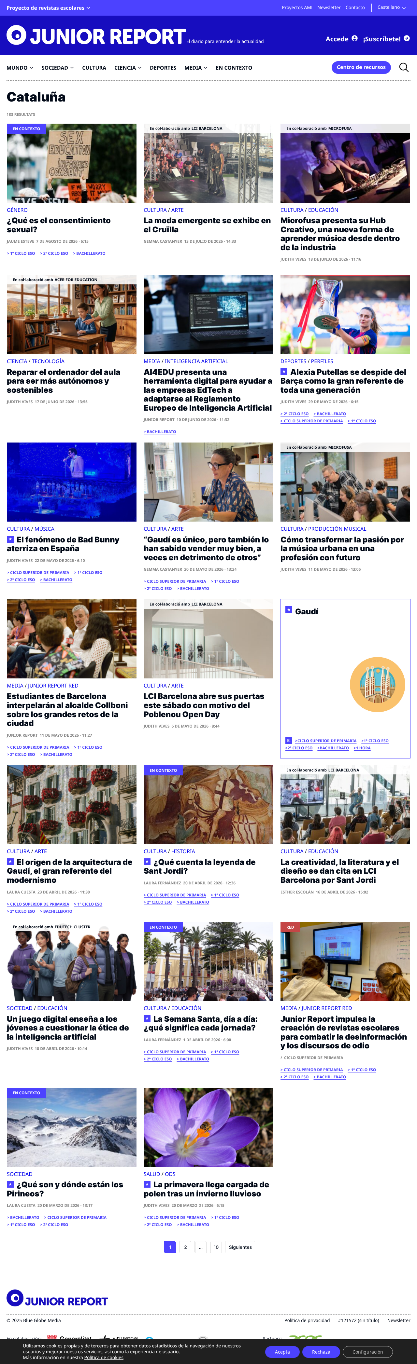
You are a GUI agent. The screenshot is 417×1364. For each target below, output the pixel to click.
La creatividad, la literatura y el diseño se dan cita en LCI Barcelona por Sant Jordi (339, 871)
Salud (152, 1174)
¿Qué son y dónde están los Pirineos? (65, 1189)
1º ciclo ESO (22, 253)
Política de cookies (103, 1358)
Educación (323, 209)
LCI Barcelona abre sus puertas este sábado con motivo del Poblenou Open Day (204, 705)
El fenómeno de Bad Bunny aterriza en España (63, 544)
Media (152, 361)
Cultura (155, 209)
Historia (183, 851)
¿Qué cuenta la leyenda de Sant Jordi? (199, 867)
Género (17, 209)
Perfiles (322, 361)
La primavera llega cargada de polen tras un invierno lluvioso (206, 1189)
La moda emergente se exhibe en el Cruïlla (207, 225)
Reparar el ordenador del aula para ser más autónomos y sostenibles (64, 381)
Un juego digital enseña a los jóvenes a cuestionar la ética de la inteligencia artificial (68, 1028)
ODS (170, 1174)
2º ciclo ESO (55, 253)
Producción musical (337, 528)
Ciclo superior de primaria (313, 421)
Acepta (282, 1352)
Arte (177, 209)
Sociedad (20, 1008)
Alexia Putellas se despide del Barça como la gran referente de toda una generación (343, 381)
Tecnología (48, 361)
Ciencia (17, 361)
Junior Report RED (53, 685)
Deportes (293, 361)
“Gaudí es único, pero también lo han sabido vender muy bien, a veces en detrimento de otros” (206, 548)
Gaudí (306, 611)
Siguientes (240, 1247)
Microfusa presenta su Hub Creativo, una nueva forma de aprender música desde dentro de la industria (340, 234)
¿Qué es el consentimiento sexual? (59, 225)
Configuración (367, 1352)
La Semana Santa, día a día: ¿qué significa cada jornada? (201, 1023)
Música (44, 528)
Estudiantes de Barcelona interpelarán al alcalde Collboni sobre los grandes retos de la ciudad (67, 709)
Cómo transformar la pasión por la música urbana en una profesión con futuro (342, 548)
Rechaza (321, 1352)
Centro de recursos (361, 67)
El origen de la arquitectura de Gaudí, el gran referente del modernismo (70, 871)
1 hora (363, 748)
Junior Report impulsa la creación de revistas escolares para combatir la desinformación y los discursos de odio (343, 1032)
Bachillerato (90, 253)
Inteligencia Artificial (196, 361)
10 (216, 1247)
